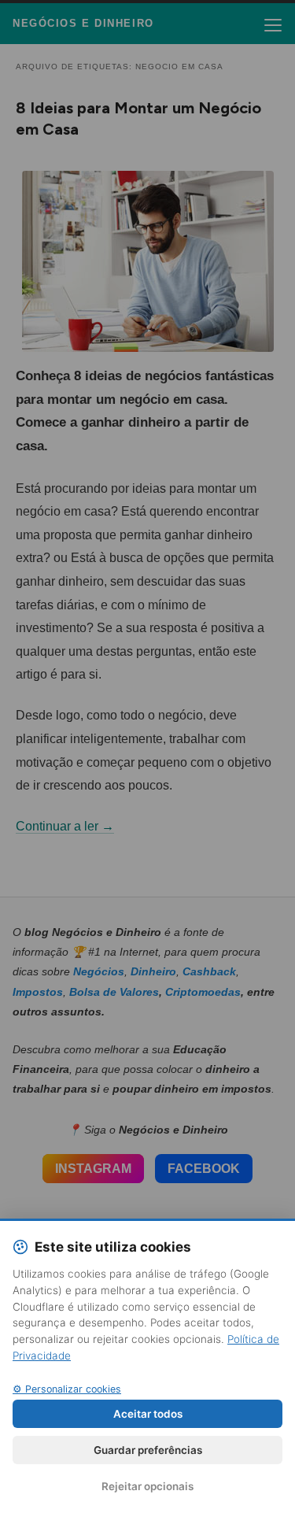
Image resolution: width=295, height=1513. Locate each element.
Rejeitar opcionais (147, 1486)
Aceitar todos (148, 1414)
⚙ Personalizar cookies (67, 1389)
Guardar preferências (148, 1450)
